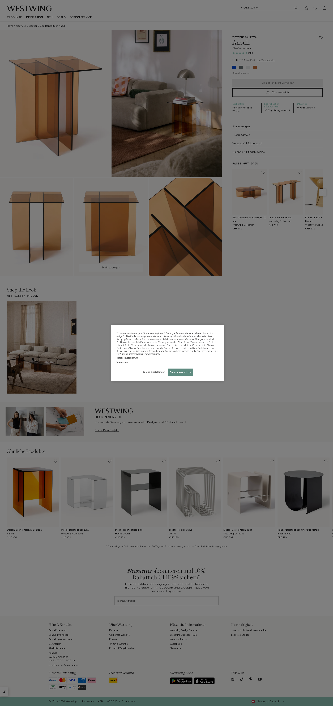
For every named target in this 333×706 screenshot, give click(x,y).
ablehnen (177, 351)
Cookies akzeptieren (180, 372)
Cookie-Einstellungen (154, 372)
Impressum (122, 362)
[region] (167, 353)
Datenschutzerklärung (127, 357)
